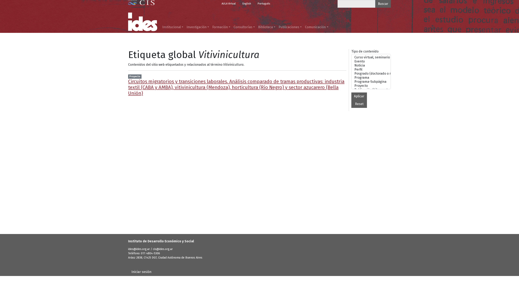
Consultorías (243, 27)
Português (263, 3)
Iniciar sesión (141, 272)
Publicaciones (289, 27)
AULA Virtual (229, 3)
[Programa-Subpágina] (371, 82)
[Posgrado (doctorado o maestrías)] (371, 74)
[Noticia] (371, 65)
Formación (220, 27)
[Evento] (371, 61)
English (246, 3)
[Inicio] (142, 22)
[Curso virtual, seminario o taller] (371, 57)
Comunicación (315, 27)
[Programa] (371, 78)
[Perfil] (371, 70)
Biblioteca (265, 27)
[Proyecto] (371, 86)
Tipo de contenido (365, 51)
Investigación (197, 27)
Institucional (171, 27)
